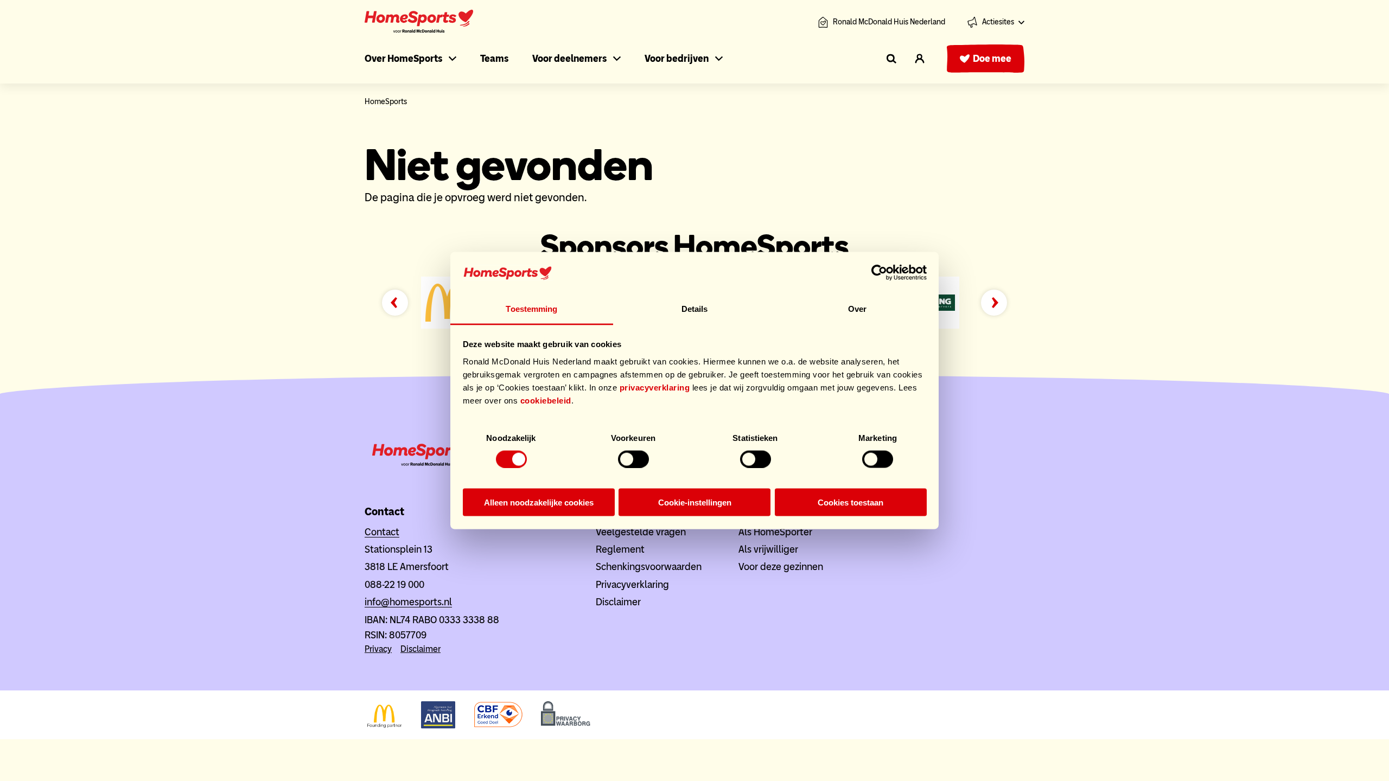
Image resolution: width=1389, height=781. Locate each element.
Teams (494, 59)
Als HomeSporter (775, 532)
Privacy (378, 649)
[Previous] (395, 303)
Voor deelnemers (569, 59)
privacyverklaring (655, 387)
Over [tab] (857, 308)
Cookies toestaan (850, 502)
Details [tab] (694, 308)
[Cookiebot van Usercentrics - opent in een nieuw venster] (879, 273)
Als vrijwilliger (768, 549)
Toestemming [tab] (531, 308)
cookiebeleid (545, 400)
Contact (382, 532)
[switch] (633, 459)
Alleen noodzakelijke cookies (539, 502)
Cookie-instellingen (694, 502)
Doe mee (992, 59)
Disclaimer (420, 649)
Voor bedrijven (677, 59)
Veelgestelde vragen (641, 532)
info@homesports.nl (408, 602)
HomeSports (386, 101)
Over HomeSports (403, 59)
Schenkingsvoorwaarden (649, 567)
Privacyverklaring (632, 585)
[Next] (994, 303)
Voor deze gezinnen (780, 567)
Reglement (620, 549)
